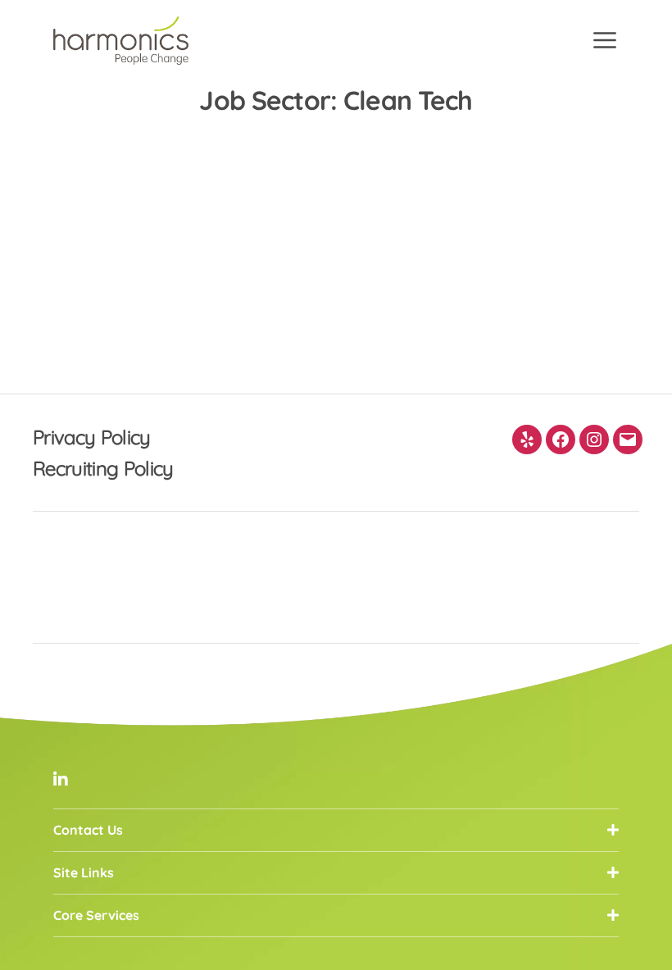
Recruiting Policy (103, 468)
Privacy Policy (92, 437)
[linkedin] (60, 779)
